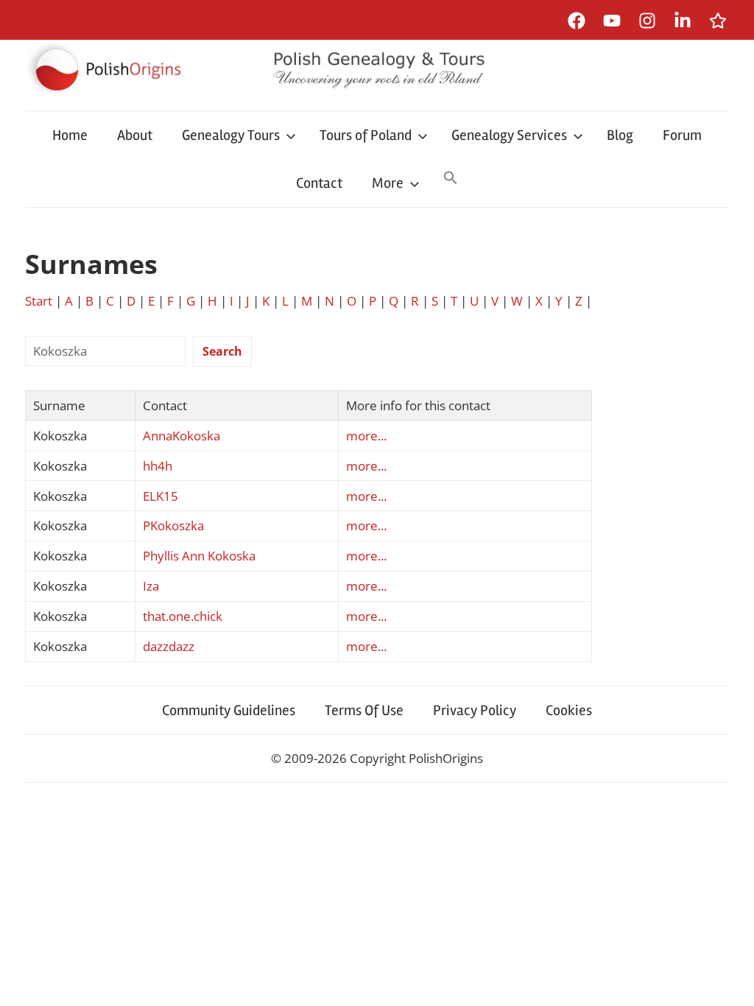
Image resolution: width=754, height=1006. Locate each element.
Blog (620, 135)
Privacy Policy (474, 710)
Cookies (569, 710)
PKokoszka (173, 525)
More (388, 183)
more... (366, 435)
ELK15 (160, 496)
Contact (319, 183)
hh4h (157, 465)
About (134, 135)
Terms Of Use (364, 710)
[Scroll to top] (728, 980)
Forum (682, 135)
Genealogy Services (509, 135)
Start (38, 300)
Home (70, 135)
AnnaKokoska (181, 435)
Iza (151, 585)
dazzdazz (168, 646)
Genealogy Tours (231, 135)
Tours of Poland (366, 135)
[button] (451, 179)
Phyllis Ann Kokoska (199, 555)
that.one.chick (182, 616)
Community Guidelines (228, 710)
